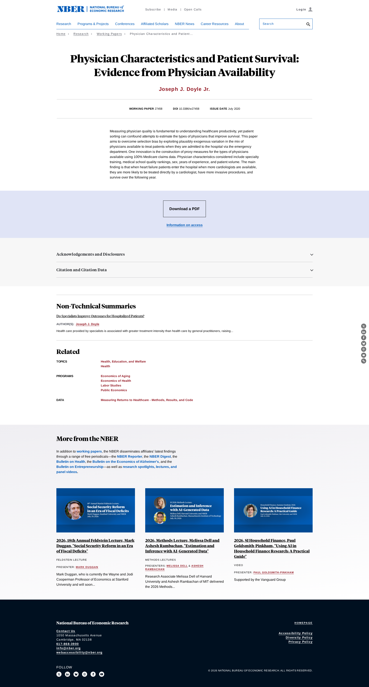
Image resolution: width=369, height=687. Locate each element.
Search (268, 23)
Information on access (185, 225)
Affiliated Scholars (154, 24)
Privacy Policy (300, 641)
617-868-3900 (67, 644)
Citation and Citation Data (81, 269)
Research (63, 24)
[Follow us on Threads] (84, 674)
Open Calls (193, 9)
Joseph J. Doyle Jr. (184, 89)
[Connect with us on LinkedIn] (67, 674)
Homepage (303, 622)
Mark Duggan (87, 567)
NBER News (184, 24)
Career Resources (214, 24)
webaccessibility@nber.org (79, 652)
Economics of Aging (115, 376)
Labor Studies (111, 385)
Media (172, 9)
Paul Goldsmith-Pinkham (273, 572)
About (239, 24)
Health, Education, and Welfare (123, 361)
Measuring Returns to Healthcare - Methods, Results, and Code (147, 400)
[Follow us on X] (59, 674)
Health (105, 366)
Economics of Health (116, 380)
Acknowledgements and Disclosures (90, 254)
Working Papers (109, 33)
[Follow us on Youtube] (101, 674)
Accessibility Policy (296, 633)
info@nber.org (68, 648)
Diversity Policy (299, 637)
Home (61, 33)
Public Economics (114, 390)
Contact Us (65, 631)
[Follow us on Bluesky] (76, 674)
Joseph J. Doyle (87, 324)
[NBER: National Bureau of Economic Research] (94, 11)
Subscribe (153, 9)
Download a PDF (184, 209)
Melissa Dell (177, 565)
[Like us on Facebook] (93, 674)
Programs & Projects (93, 24)
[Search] (308, 25)
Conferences (125, 24)
